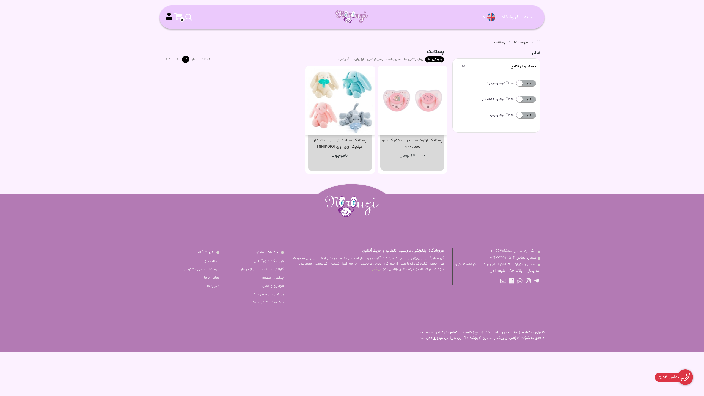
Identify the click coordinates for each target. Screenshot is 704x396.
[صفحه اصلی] (538, 42)
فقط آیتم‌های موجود (500, 83)
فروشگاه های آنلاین (269, 261)
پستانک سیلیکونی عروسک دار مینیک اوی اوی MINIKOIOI (340, 144)
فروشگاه (510, 17)
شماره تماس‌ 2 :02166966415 (513, 258)
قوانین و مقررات (272, 286)
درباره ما (213, 286)
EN (483, 17)
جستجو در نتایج (523, 67)
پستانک (499, 42)
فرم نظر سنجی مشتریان (201, 269)
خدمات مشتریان (264, 252)
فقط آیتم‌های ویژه (502, 115)
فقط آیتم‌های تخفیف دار (498, 99)
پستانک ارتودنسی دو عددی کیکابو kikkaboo (412, 144)
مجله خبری (211, 261)
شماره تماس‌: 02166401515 (512, 251)
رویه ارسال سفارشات (268, 294)
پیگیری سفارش (272, 277)
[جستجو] (205, 17)
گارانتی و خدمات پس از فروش (261, 269)
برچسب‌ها (521, 42)
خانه (528, 17)
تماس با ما (211, 277)
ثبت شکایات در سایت (268, 302)
